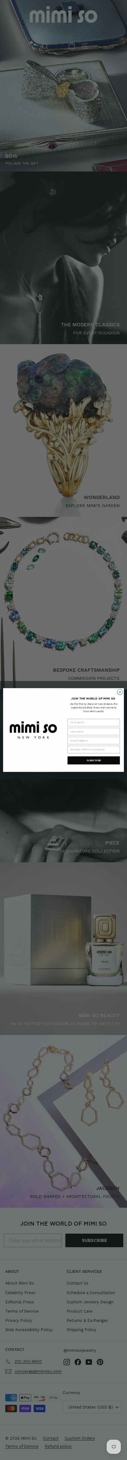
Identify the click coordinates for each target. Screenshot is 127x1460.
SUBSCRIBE (94, 760)
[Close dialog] (120, 692)
